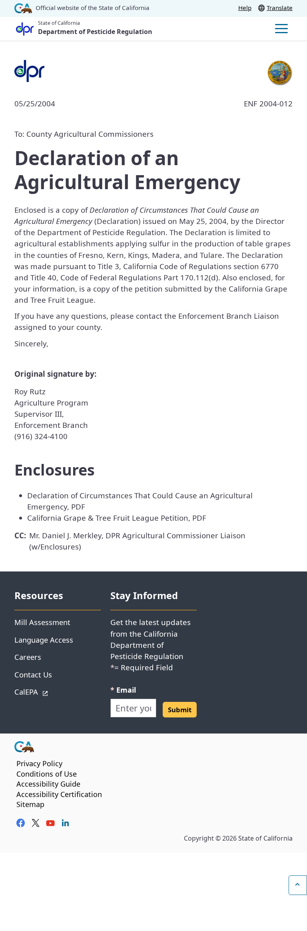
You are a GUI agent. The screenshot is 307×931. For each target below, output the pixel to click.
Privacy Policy (39, 763)
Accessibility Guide (48, 784)
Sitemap (30, 804)
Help (244, 8)
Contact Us (33, 674)
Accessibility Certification (59, 794)
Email (123, 690)
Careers (27, 657)
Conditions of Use (46, 774)
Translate (280, 8)
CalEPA (54, 691)
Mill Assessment (42, 622)
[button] (180, 709)
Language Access (43, 640)
